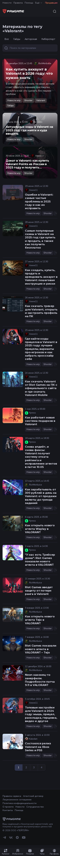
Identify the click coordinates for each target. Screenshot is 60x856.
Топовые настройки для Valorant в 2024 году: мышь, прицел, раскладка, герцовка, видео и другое (41, 714)
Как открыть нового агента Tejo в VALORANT (40, 620)
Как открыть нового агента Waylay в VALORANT (40, 529)
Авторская (31, 39)
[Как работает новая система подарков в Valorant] (13, 415)
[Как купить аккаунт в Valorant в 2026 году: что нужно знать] (30, 85)
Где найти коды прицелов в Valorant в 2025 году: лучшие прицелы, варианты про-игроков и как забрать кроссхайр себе (41, 349)
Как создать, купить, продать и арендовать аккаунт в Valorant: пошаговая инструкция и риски (41, 276)
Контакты (8, 810)
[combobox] (54, 11)
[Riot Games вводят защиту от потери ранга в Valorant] (13, 585)
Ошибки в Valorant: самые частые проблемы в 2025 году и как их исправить (39, 201)
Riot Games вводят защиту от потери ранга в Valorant (39, 591)
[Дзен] (17, 838)
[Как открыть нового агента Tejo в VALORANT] (13, 614)
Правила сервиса (12, 796)
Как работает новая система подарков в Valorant (40, 421)
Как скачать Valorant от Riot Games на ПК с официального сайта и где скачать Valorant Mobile (41, 388)
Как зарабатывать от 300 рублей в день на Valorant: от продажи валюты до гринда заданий (40, 496)
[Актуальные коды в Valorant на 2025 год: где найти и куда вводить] (30, 129)
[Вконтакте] (11, 838)
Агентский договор (33, 796)
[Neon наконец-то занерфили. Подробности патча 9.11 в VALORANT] (13, 673)
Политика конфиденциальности (19, 803)
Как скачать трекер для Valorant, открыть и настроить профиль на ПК (41, 311)
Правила (18, 2)
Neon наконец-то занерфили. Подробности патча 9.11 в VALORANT (40, 680)
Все (6, 39)
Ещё (37, 2)
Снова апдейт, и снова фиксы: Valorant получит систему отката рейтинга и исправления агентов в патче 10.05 (41, 457)
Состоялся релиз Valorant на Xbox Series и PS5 (38, 747)
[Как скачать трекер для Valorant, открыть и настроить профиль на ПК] (13, 304)
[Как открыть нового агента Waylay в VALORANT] (13, 523)
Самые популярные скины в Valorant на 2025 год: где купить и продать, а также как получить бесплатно (40, 239)
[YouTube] (24, 838)
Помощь (29, 2)
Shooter (28, 100)
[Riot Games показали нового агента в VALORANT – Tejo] (13, 643)
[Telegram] (4, 838)
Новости (7, 2)
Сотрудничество (35, 806)
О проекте (8, 806)
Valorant (40, 100)
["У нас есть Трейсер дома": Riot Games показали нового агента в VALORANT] (13, 552)
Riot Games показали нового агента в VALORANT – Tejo (40, 649)
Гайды (16, 39)
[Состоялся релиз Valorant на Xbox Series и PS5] (13, 741)
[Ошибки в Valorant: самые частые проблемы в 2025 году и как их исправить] (13, 192)
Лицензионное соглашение (17, 799)
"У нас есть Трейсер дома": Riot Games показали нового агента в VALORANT (40, 559)
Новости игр (13, 100)
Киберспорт (48, 39)
